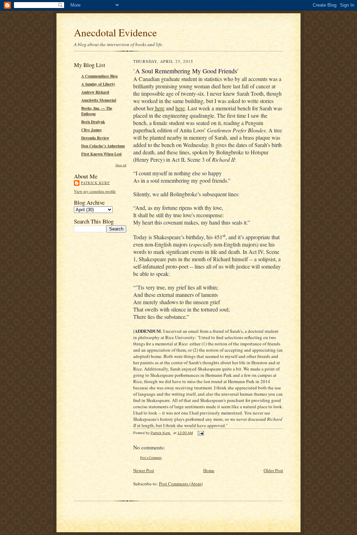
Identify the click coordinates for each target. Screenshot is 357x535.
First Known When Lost (101, 154)
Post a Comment (151, 457)
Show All (120, 165)
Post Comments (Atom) (181, 484)
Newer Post (143, 470)
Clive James (91, 130)
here (159, 108)
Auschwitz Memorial (98, 100)
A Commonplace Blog (99, 76)
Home (208, 470)
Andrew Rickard (95, 92)
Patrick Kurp (95, 182)
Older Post (273, 470)
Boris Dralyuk (93, 122)
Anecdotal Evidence (115, 32)
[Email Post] (200, 433)
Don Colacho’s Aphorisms (103, 146)
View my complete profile (95, 191)
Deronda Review (95, 138)
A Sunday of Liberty (98, 84)
